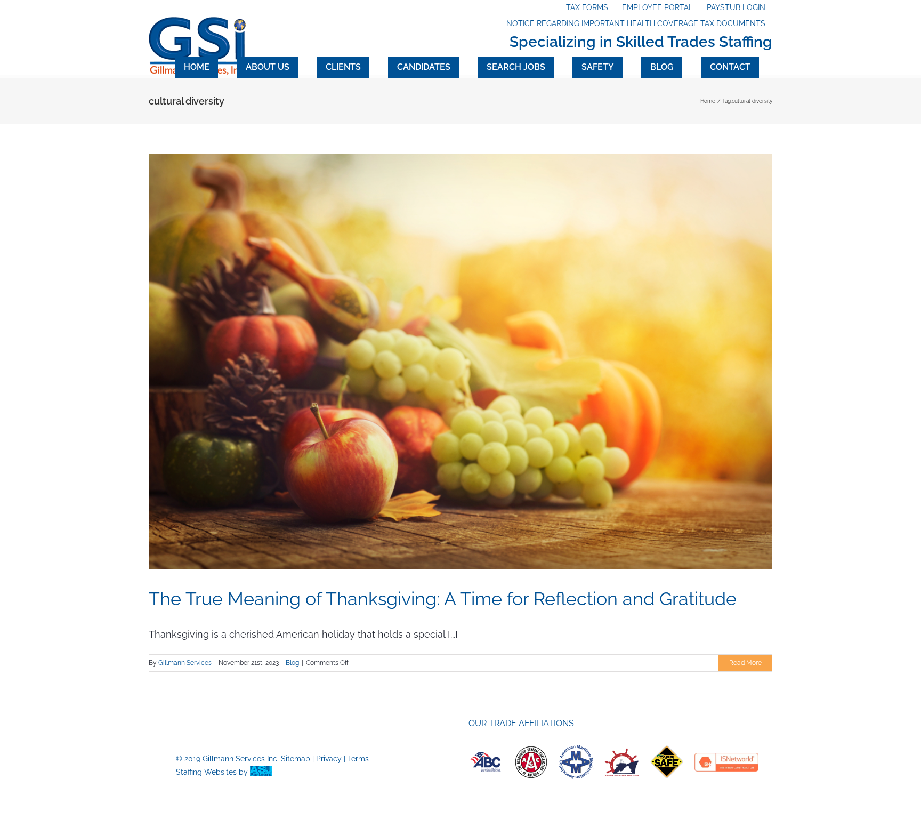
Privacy (329, 758)
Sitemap (295, 758)
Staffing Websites (206, 772)
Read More (745, 663)
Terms (358, 758)
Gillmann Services (185, 663)
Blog (292, 663)
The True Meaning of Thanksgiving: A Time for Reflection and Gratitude (443, 598)
